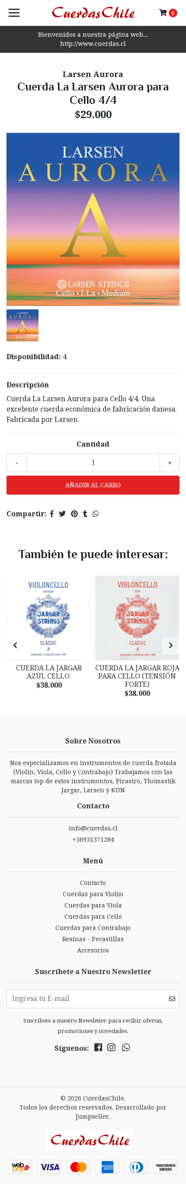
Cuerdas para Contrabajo (93, 927)
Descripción (27, 385)
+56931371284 (93, 839)
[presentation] (15, 645)
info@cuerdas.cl (93, 828)
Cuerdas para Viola (93, 905)
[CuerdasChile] (93, 13)
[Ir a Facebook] (98, 1049)
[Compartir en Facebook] (52, 514)
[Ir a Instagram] (111, 1049)
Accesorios (93, 950)
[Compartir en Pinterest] (74, 514)
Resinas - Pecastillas (93, 939)
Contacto (93, 882)
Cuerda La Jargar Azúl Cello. (49, 672)
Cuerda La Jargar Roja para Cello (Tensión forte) (137, 676)
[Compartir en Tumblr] (85, 514)
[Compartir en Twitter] (62, 514)
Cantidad (93, 444)
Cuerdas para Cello (93, 916)
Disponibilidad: (33, 357)
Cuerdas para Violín (93, 894)
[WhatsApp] (125, 1049)
